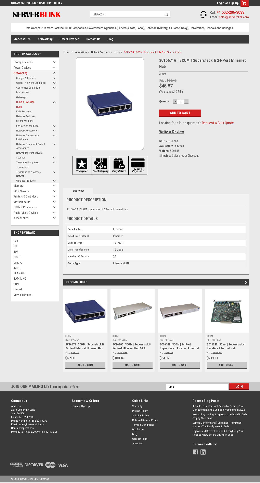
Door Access (22, 92)
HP (15, 246)
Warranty (137, 406)
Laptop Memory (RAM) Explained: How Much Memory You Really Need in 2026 (217, 424)
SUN (16, 284)
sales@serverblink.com (234, 17)
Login (220, 3)
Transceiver (22, 167)
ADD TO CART (85, 365)
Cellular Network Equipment (31, 82)
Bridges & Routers (26, 78)
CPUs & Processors (25, 207)
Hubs (19, 106)
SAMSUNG (20, 278)
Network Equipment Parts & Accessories (30, 146)
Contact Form (139, 438)
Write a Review (171, 131)
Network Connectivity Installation (27, 137)
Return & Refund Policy (145, 420)
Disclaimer (138, 429)
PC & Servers (21, 191)
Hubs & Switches (25, 101)
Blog (110, 39)
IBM (16, 252)
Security (20, 157)
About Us (137, 443)
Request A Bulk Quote (218, 123)
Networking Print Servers (29, 152)
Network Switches (25, 116)
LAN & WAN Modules (27, 125)
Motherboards (22, 202)
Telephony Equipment (27, 162)
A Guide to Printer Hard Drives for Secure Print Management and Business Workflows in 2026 (219, 408)
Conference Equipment (28, 87)
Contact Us (93, 39)
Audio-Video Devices (26, 213)
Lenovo (18, 262)
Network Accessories (27, 130)
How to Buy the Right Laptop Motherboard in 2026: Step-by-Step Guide (220, 416)
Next (246, 282)
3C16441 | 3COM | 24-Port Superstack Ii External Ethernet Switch (179, 348)
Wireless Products (26, 180)
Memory (18, 186)
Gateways (21, 97)
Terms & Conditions (143, 424)
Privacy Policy (140, 410)
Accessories (22, 39)
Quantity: (164, 101)
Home (66, 52)
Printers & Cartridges (26, 196)
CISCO (17, 257)
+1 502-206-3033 (230, 12)
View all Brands (22, 295)
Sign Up (233, 3)
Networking (45, 39)
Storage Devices (23, 62)
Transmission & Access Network (28, 174)
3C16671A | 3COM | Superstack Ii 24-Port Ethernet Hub (152, 52)
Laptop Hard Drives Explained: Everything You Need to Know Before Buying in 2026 (218, 433)
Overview (78, 190)
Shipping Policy (140, 415)
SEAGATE (19, 273)
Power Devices (69, 39)
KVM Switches (23, 111)
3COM (68, 336)
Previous (242, 282)
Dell (16, 241)
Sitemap (44, 479)
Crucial (18, 289)
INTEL (17, 268)
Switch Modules (24, 121)
